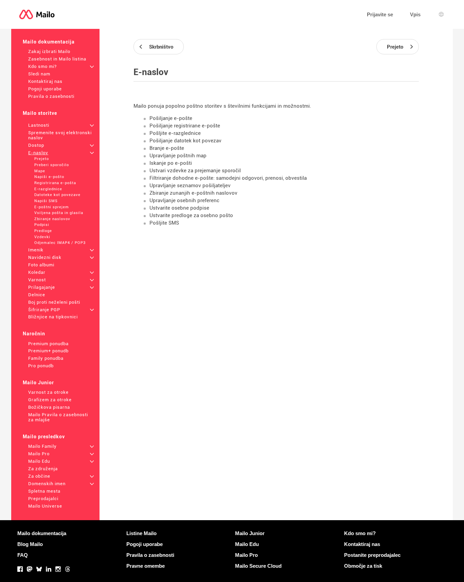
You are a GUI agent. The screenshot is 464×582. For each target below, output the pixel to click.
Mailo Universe (45, 506)
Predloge (43, 231)
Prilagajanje (41, 287)
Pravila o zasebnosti (51, 96)
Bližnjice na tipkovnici (53, 316)
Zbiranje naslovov (52, 219)
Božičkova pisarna (49, 407)
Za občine (39, 476)
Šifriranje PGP (44, 309)
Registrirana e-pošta (55, 183)
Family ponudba (46, 358)
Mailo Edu (39, 461)
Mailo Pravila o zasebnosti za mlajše (58, 417)
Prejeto (41, 159)
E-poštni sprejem (51, 207)
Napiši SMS (46, 201)
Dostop (36, 145)
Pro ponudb (41, 365)
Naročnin (34, 333)
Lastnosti (38, 125)
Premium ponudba (48, 343)
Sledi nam (39, 73)
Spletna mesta (44, 491)
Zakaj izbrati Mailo (49, 51)
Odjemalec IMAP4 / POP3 (60, 243)
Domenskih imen (47, 483)
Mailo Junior (38, 382)
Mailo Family (42, 446)
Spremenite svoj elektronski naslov (60, 135)
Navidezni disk (44, 257)
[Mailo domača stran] (36, 14)
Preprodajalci (43, 498)
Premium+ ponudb (48, 350)
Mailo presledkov (44, 436)
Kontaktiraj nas (45, 81)
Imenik (35, 249)
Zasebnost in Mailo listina (57, 58)
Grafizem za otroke (50, 399)
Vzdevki (42, 237)
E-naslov (38, 152)
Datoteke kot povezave (57, 195)
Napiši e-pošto (49, 177)
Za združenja (43, 468)
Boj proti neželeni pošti (54, 302)
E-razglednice (48, 189)
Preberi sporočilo (51, 165)
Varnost (37, 279)
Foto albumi (41, 264)
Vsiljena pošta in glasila (58, 213)
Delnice (36, 294)
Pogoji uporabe (45, 88)
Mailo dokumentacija (49, 42)
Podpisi (41, 225)
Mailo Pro (39, 453)
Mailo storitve (40, 113)
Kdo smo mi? (42, 66)
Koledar (37, 272)
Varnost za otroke (48, 392)
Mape (39, 171)
